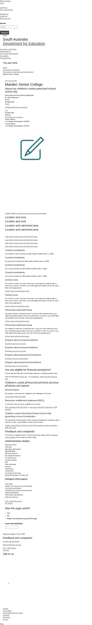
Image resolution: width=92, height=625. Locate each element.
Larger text (3, 16)
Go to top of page (11, 81)
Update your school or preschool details (18, 486)
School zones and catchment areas (17, 291)
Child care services (11, 497)
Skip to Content (5, 1)
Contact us (3, 8)
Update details (25, 213)
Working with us (5, 51)
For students (4, 56)
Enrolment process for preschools (16, 358)
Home (5, 35)
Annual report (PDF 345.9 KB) (15, 397)
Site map (6, 550)
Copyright (6, 615)
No (8, 516)
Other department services (12, 545)
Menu (2, 624)
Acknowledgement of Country (13, 613)
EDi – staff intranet (6, 10)
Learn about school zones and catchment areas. (21, 236)
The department (5, 58)
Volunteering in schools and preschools (18, 490)
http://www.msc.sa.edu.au (14, 117)
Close (2, 3)
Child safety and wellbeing (14, 495)
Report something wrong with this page (22, 518)
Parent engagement (11, 492)
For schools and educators (9, 54)
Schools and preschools (11, 541)
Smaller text (4, 14)
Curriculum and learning (13, 488)
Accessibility (7, 611)
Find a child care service (13, 501)
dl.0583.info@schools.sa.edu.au (16, 107)
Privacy (5, 619)
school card (23, 377)
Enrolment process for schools (15, 344)
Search (3, 23)
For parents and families (8, 49)
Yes (8, 513)
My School (8, 503)
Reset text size (5, 18)
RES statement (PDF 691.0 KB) (16, 407)
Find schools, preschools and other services (18, 72)
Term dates (9, 484)
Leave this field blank (13, 524)
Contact (5, 609)
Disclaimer (6, 617)
